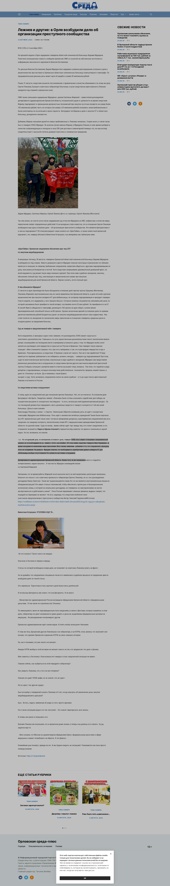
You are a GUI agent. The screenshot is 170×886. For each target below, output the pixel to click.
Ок (85, 878)
